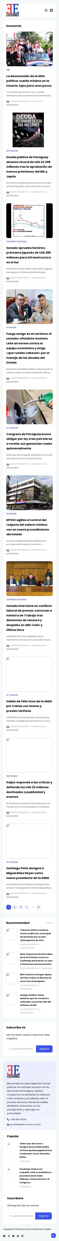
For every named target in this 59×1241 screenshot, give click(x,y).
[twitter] (9, 1236)
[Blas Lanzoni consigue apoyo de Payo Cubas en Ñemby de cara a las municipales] (12, 978)
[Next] (26, 907)
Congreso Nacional (16, 241)
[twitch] (22, 1236)
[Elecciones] (12, 10)
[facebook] (4, 1236)
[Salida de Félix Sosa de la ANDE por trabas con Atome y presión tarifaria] (29, 674)
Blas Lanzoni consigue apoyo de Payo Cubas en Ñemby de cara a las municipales (36, 978)
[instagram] (13, 1236)
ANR (8, 70)
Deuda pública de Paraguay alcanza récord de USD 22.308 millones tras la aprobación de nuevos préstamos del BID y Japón (29, 166)
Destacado (12, 776)
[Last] (38, 907)
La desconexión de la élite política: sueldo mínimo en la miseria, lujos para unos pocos (29, 81)
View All (49, 923)
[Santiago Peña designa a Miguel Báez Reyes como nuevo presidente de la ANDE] (29, 841)
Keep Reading (12, 105)
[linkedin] (18, 1236)
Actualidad (12, 151)
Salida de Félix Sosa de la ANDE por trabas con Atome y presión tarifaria (29, 706)
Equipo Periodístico (19, 101)
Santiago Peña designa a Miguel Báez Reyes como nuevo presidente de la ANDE (27, 873)
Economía (11, 327)
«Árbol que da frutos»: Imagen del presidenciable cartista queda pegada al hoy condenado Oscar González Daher (36, 1150)
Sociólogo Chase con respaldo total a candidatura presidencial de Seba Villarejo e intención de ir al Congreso (35, 1176)
